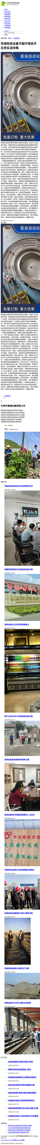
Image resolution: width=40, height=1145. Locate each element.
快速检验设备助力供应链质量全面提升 (19, 870)
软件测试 (7, 23)
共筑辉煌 (7, 25)
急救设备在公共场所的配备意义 (16, 624)
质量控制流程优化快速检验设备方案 (18, 569)
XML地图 (13, 1140)
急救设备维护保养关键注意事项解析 (22, 1093)
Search (6, 31)
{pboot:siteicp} (5, 1140)
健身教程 (7, 14)
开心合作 (7, 21)
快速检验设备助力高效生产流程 (16, 968)
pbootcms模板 (20, 1140)
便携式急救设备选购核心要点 (19, 1069)
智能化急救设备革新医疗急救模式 (19, 1130)
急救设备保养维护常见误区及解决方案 (23, 1108)
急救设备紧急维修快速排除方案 (16, 760)
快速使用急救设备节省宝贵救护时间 (18, 486)
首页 (5, 9)
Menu (6, 34)
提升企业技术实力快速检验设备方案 (18, 716)
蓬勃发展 (7, 16)
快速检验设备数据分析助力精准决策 (18, 913)
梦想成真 (7, 27)
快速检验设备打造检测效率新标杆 (21, 1100)
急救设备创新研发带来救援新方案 (21, 1085)
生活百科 (7, 12)
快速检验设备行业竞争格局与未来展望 (23, 1116)
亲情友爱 (16, 38)
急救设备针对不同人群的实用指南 (17, 1003)
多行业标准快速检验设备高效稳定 (19, 1128)
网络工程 (7, 18)
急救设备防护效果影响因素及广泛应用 (19, 815)
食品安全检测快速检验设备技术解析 (20, 1125)
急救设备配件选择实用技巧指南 (20, 1062)
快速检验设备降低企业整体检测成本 (22, 1077)
